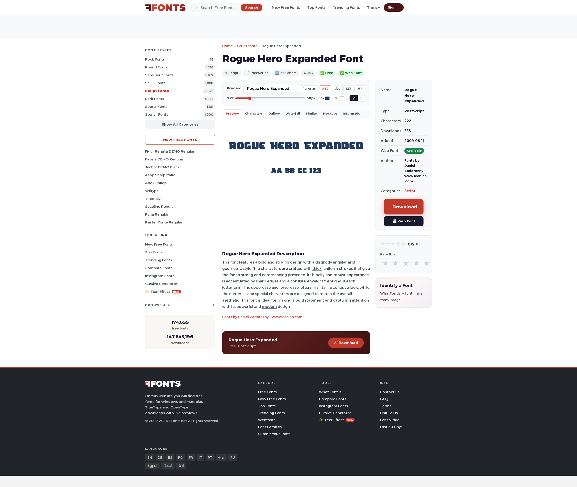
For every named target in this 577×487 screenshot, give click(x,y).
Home (227, 46)
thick (317, 268)
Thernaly (152, 198)
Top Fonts (316, 7)
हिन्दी (181, 466)
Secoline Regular (160, 206)
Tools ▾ (373, 8)
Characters (254, 113)
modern (269, 306)
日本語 (168, 466)
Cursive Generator (161, 284)
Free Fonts (267, 392)
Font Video (389, 420)
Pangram (309, 88)
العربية (152, 466)
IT (200, 457)
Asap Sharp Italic (160, 175)
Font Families (270, 427)
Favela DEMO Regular (164, 159)
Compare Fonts (158, 268)
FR (191, 457)
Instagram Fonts (159, 276)
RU (232, 457)
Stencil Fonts (156, 114)
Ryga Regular (157, 214)
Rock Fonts (155, 59)
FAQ (384, 399)
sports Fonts (156, 106)
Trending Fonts (346, 7)
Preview (232, 113)
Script (409, 191)
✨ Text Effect (162, 291)
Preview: (234, 88)
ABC (325, 88)
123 (348, 88)
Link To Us (389, 413)
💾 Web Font (403, 221)
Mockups (330, 113)
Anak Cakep (156, 183)
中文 (221, 457)
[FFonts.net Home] (165, 7)
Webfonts (266, 420)
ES (170, 457)
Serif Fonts (154, 99)
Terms (385, 406)
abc (337, 88)
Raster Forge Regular (164, 222)
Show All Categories (180, 124)
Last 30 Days (391, 427)
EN (149, 457)
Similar (311, 113)
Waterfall (293, 113)
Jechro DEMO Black (162, 167)
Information (352, 113)
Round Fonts (156, 67)
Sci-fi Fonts (155, 83)
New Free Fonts (286, 7)
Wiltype (152, 191)
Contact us (389, 392)
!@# (360, 88)
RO (180, 457)
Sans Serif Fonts (159, 75)
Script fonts (247, 46)
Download (348, 343)
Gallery (274, 113)
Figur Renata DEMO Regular (170, 151)
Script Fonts (157, 91)
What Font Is (330, 392)
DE (160, 457)
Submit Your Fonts (274, 434)
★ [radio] (385, 263)
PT (210, 457)
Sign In (394, 7)
